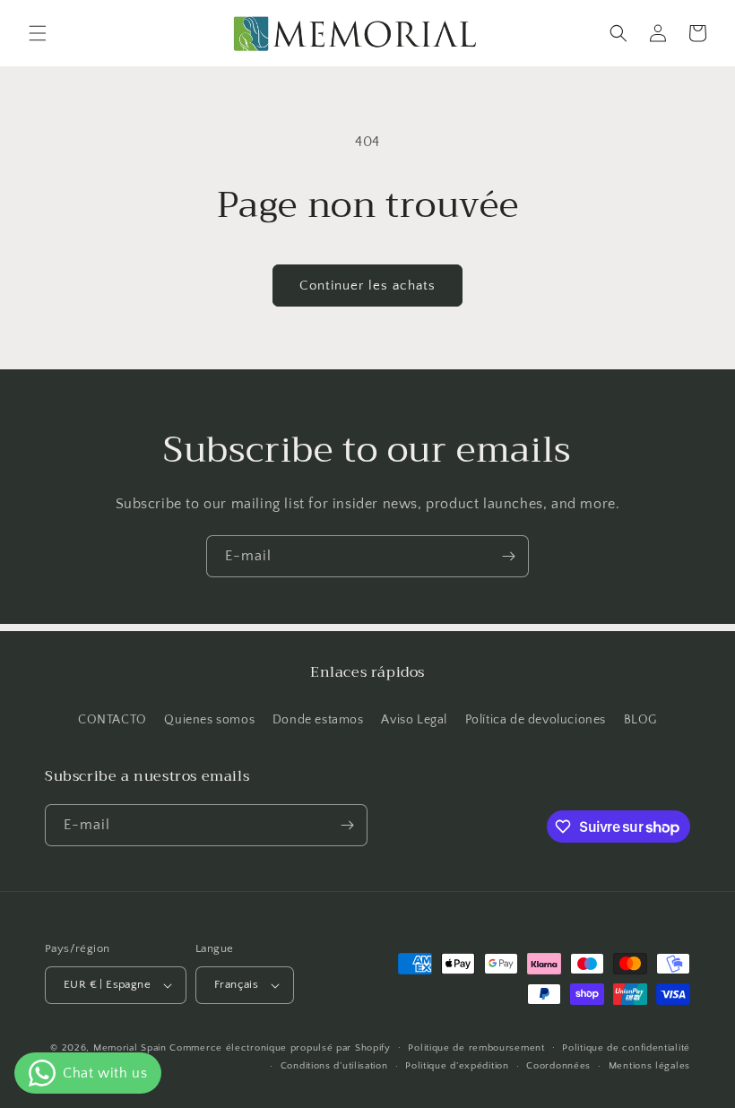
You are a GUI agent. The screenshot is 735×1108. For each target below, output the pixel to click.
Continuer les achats (367, 285)
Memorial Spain (130, 1048)
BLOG (640, 720)
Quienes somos (209, 720)
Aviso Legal (414, 720)
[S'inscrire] (508, 556)
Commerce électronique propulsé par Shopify (279, 1048)
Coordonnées (558, 1065)
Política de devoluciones (535, 720)
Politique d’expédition (456, 1065)
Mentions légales (649, 1065)
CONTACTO (112, 720)
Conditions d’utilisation (334, 1065)
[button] (37, 33)
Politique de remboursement (476, 1048)
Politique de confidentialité (626, 1048)
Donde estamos (318, 720)
